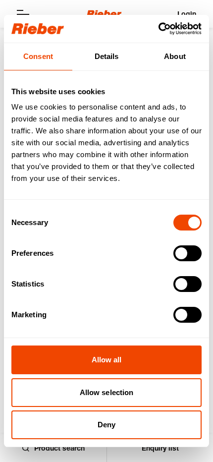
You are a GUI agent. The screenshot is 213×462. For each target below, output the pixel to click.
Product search (59, 448)
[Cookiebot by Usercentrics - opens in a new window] (158, 28)
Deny (106, 424)
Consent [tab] (38, 56)
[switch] (187, 253)
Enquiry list (160, 448)
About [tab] (175, 56)
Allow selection (107, 392)
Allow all (107, 359)
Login (186, 13)
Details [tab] (107, 56)
